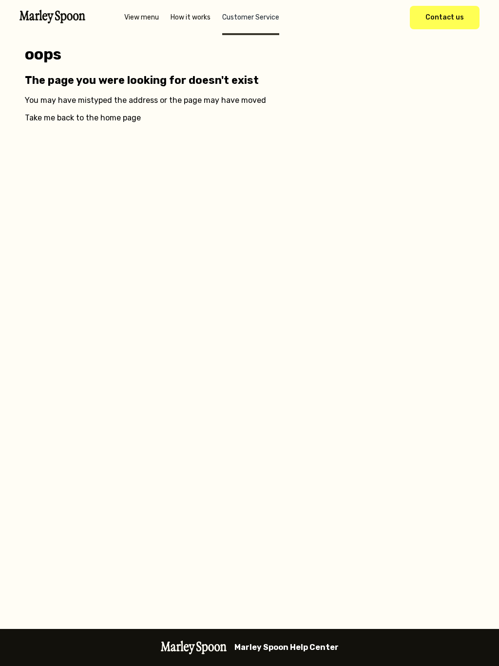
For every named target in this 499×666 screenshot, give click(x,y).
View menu (141, 17)
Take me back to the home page (83, 117)
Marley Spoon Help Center (286, 647)
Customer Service (250, 17)
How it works (191, 17)
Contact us (444, 17)
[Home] (52, 20)
